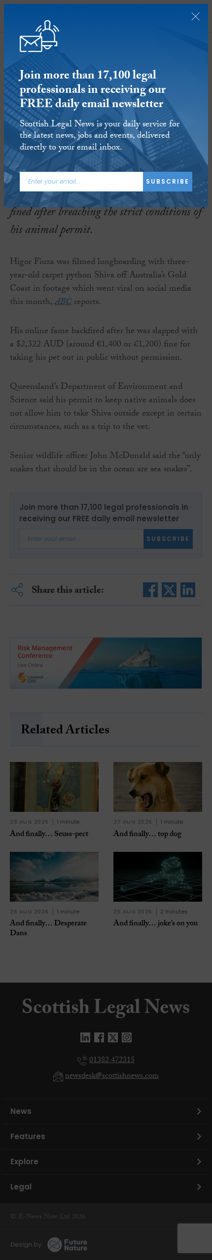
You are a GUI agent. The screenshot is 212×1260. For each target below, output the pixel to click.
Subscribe (167, 181)
